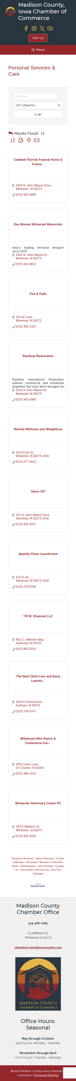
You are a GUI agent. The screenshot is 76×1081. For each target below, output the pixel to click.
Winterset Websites (46, 1075)
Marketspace (28, 866)
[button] (10, 133)
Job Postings (45, 866)
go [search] (39, 114)
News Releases (45, 858)
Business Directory (23, 858)
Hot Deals (31, 862)
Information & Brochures (34, 869)
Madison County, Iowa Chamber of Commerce (42, 11)
